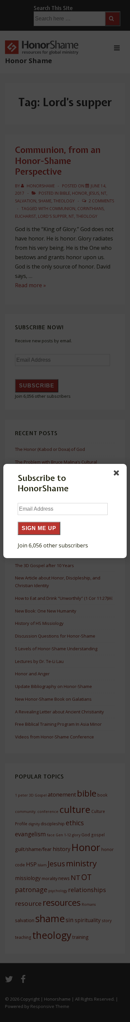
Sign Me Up (39, 528)
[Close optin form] (118, 474)
